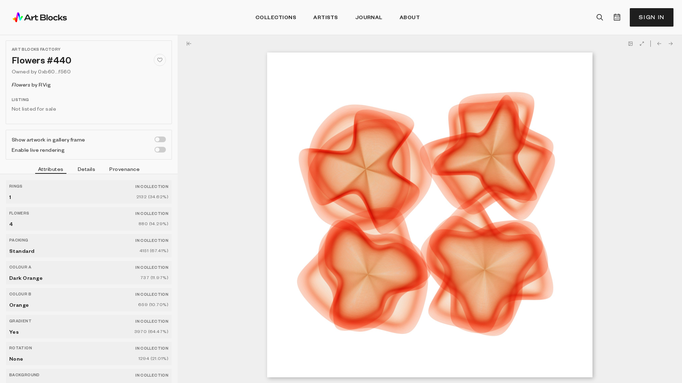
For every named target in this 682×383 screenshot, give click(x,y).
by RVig (31, 84)
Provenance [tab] (124, 169)
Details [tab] (86, 169)
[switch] (160, 139)
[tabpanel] (89, 278)
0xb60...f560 (54, 71)
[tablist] (89, 169)
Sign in (652, 17)
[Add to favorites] (160, 60)
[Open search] (600, 17)
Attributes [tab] (51, 169)
